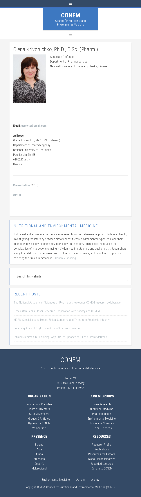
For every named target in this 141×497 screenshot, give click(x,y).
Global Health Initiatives (101, 459)
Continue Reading (65, 258)
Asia (39, 449)
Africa (39, 454)
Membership (39, 428)
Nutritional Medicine (101, 409)
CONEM (70, 15)
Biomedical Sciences (102, 423)
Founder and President (39, 404)
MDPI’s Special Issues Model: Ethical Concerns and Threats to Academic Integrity (62, 319)
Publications (102, 449)
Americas (39, 459)
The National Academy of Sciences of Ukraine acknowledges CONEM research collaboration (68, 302)
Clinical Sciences (102, 428)
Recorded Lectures (102, 463)
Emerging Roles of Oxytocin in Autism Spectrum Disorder (47, 328)
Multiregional (39, 468)
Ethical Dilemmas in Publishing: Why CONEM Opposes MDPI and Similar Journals (61, 337)
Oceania (39, 463)
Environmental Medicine (102, 418)
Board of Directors (39, 409)
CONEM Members (39, 414)
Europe (39, 444)
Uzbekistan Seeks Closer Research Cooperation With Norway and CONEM (57, 311)
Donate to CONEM (101, 468)
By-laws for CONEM (39, 423)
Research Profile (101, 444)
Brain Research (102, 404)
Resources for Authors (101, 454)
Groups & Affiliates (39, 418)
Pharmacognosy (101, 414)
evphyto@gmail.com (33, 125)
